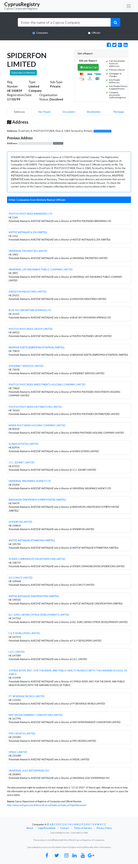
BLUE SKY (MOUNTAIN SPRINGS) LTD (30, 310)
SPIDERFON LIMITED (20, 521)
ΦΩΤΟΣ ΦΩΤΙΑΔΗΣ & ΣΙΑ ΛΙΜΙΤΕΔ (28, 232)
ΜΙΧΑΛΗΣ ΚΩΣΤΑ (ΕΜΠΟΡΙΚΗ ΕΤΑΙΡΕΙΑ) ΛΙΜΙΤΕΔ (37, 347)
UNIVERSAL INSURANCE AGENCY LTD (30, 481)
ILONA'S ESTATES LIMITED (24, 443)
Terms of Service (83, 828)
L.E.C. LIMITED (17, 651)
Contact (64, 828)
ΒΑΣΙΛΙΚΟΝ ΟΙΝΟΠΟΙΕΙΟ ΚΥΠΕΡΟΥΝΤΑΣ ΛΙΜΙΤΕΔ (37, 499)
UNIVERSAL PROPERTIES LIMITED (28, 250)
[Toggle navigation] (129, 6)
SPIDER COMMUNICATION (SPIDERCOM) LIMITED (37, 558)
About (29, 828)
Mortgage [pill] (118, 111)
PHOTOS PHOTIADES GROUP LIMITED (31, 328)
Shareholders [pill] (94, 111)
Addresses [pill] (19, 111)
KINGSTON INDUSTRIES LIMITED (28, 291)
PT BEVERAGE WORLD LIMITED (27, 696)
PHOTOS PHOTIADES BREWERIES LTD (30, 213)
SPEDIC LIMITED (18, 752)
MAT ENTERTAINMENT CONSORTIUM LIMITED (36, 715)
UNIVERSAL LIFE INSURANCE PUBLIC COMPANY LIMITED (41, 269)
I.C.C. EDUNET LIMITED (21, 462)
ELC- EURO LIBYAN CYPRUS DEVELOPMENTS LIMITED (39, 614)
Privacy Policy (104, 828)
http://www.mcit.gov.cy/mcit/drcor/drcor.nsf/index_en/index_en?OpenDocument (46, 805)
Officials (96, 32)
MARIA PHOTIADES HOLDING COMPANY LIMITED (37, 425)
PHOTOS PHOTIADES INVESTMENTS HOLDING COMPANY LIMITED (47, 384)
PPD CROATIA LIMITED (22, 733)
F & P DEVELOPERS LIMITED (24, 633)
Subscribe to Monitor (23, 72)
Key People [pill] (44, 111)
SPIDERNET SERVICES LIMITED (26, 365)
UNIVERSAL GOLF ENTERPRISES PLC (29, 770)
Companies (42, 32)
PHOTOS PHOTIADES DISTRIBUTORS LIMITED (35, 406)
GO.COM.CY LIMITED (21, 577)
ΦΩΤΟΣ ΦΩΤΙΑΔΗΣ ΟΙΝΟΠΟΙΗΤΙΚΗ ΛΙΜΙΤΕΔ (34, 596)
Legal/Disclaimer (47, 828)
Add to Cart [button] (90, 67)
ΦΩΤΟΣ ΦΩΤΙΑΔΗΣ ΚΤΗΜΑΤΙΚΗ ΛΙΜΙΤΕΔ (32, 540)
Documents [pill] (69, 111)
